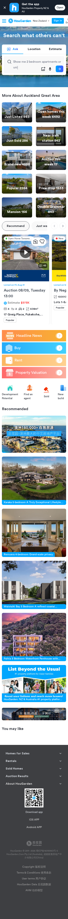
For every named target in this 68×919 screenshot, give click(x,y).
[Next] (63, 226)
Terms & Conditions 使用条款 (34, 872)
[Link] (34, 434)
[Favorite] (42, 241)
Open (60, 7)
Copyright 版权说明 (34, 867)
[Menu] (4, 21)
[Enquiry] (43, 275)
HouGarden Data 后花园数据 (34, 884)
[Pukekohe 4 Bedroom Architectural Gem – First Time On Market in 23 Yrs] (21, 275)
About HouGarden (19, 783)
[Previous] (54, 226)
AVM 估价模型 (34, 890)
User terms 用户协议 (34, 878)
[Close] (4, 8)
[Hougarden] (19, 21)
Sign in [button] (58, 20)
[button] (41, 21)
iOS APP (34, 819)
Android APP (34, 827)
